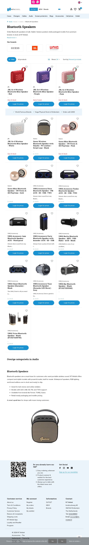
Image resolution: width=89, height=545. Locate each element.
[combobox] (61, 9)
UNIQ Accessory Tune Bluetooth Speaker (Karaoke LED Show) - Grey (42, 287)
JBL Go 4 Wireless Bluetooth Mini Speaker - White (18, 143)
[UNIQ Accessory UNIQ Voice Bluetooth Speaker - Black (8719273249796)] (18, 319)
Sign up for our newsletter (68, 472)
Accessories (59, 16)
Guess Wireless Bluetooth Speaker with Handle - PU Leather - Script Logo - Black (43, 144)
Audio (31, 16)
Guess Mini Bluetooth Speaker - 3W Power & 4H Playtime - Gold (17, 191)
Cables (24, 16)
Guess (35, 138)
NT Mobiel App (12, 520)
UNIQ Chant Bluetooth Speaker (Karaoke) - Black (17, 286)
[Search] (59, 9)
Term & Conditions (13, 505)
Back (10, 21)
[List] (49, 60)
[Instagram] (64, 468)
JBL (9, 87)
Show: (54, 59)
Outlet (77, 16)
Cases (9, 16)
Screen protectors (41, 16)
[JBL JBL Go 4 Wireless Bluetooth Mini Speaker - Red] (18, 75)
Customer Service (13, 511)
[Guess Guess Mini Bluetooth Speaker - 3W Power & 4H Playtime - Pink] (69, 127)
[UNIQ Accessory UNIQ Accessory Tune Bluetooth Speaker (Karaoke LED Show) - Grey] (43, 269)
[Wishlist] (75, 9)
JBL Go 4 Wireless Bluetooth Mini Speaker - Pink (69, 92)
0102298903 (73, 514)
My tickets (30, 508)
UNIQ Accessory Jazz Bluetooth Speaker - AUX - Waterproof (17, 238)
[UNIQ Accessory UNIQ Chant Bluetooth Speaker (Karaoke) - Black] (18, 269)
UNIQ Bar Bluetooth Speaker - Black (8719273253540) (67, 286)
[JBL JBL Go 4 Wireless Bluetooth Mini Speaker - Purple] (43, 75)
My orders (30, 505)
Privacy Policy (12, 508)
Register (29, 502)
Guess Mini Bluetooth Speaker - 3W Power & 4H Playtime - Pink (68, 144)
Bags (51, 16)
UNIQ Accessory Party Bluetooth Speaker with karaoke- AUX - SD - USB (43, 238)
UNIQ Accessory (38, 186)
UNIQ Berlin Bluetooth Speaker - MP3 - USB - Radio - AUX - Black (68, 238)
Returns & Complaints (15, 514)
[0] (79, 9)
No (62, 541)
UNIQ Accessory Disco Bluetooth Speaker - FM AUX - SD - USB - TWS (43, 191)
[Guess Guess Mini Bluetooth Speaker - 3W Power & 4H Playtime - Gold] (18, 174)
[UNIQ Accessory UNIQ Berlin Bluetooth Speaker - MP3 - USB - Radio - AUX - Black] (69, 221)
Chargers (16, 16)
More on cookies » (74, 541)
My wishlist (30, 511)
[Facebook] (60, 468)
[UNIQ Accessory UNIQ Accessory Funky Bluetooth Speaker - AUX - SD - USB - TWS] (69, 174)
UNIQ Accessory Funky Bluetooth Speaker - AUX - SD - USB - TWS (69, 191)
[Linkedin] (72, 468)
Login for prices (18, 104)
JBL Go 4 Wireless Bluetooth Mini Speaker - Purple (43, 92)
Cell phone (69, 16)
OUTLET (34, 9)
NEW (41, 9)
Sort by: (66, 59)
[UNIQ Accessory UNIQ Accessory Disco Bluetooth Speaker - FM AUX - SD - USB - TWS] (43, 174)
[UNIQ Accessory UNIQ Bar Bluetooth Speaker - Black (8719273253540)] (69, 269)
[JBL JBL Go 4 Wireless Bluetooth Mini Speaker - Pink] (69, 75)
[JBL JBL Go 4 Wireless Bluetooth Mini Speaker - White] (18, 127)
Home (15, 21)
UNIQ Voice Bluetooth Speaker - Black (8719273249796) (17, 335)
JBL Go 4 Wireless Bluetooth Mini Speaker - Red (18, 92)
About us (10, 502)
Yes (53, 541)
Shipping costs (12, 517)
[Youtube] (68, 468)
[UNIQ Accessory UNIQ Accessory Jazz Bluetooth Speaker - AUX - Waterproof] (18, 221)
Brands (46, 9)
